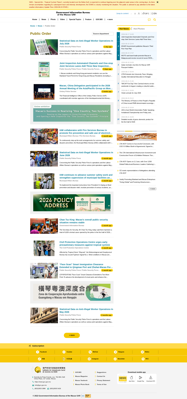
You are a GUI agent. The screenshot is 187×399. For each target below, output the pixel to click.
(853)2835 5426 (55, 388)
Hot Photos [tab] (139, 29)
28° (147, 14)
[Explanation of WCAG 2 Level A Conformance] (86, 396)
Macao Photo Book (82, 384)
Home (32, 26)
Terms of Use (101, 384)
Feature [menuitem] (88, 19)
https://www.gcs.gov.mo (43, 382)
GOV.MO (78, 372)
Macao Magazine (81, 376)
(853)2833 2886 (40, 388)
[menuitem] (44, 19)
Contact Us (101, 376)
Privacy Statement (103, 380)
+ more (152, 189)
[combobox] (102, 33)
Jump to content (122, 13)
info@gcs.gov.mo (41, 385)
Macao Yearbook (81, 380)
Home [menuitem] (34, 19)
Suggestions (101, 372)
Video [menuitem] (62, 19)
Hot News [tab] (124, 29)
